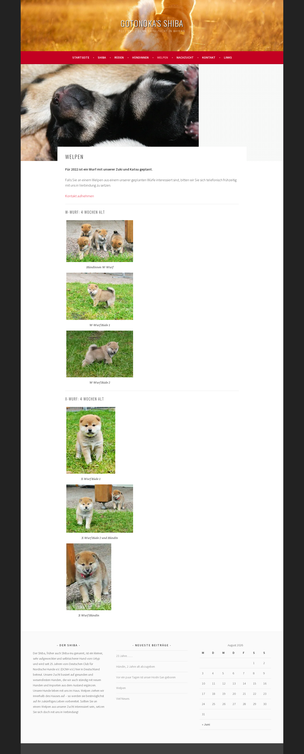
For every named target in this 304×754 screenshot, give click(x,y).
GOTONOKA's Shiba (152, 23)
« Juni (206, 724)
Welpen (162, 57)
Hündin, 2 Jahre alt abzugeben (135, 667)
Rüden (119, 57)
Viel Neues (122, 699)
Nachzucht (185, 57)
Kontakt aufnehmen (79, 196)
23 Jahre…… (124, 656)
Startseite (80, 57)
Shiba (102, 57)
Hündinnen (140, 57)
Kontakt (208, 57)
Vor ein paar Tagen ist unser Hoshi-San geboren (146, 677)
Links (228, 57)
